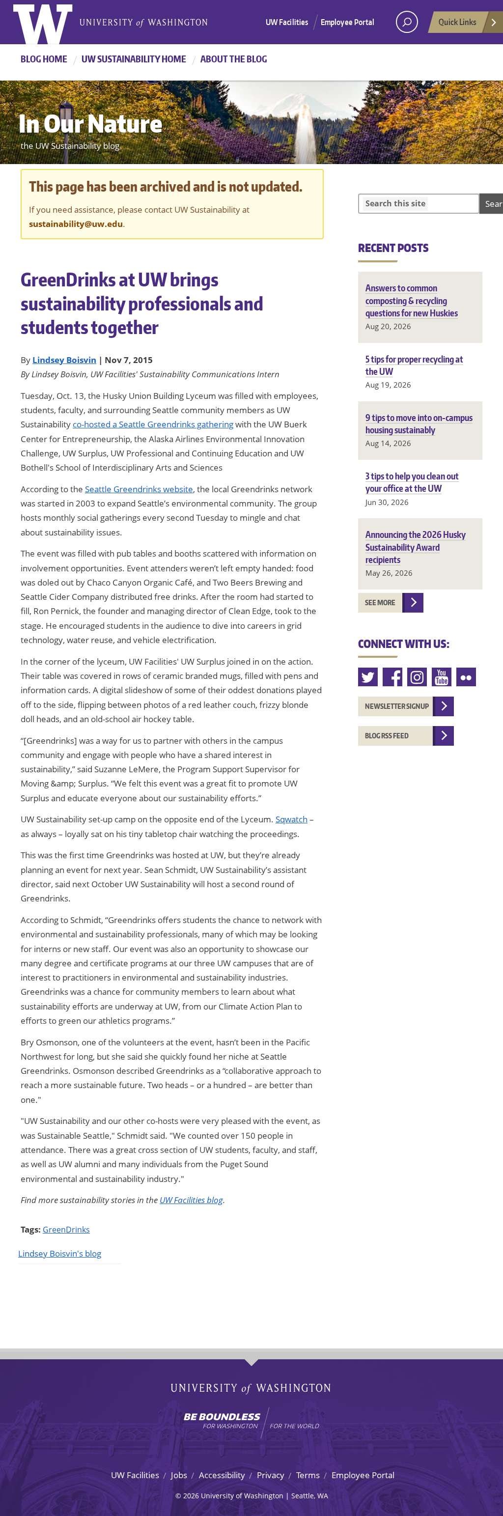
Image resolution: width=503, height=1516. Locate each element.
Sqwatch (291, 819)
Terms (308, 1475)
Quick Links (457, 21)
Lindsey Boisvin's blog (59, 1253)
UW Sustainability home (134, 58)
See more (380, 602)
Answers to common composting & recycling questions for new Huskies (411, 300)
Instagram (417, 677)
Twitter (368, 677)
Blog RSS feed (387, 735)
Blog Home (44, 58)
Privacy (270, 1475)
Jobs (179, 1475)
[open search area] (407, 22)
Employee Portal (347, 22)
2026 (191, 1495)
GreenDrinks (66, 1229)
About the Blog (233, 58)
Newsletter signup (397, 706)
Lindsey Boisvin (64, 359)
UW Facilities (287, 22)
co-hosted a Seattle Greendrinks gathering (153, 424)
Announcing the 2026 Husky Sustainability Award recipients (415, 546)
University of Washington (53, 22)
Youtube (442, 677)
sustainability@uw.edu (76, 223)
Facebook (393, 677)
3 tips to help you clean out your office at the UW (412, 482)
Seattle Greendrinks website (139, 489)
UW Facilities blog (191, 1200)
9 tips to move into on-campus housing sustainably (419, 423)
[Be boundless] (251, 1422)
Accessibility (222, 1475)
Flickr (466, 677)
